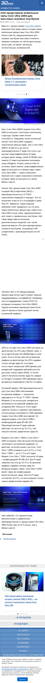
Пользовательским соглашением (15, 669)
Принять (22, 679)
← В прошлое (22, 617)
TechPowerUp (9, 539)
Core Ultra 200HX (33, 26)
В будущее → (22, 623)
